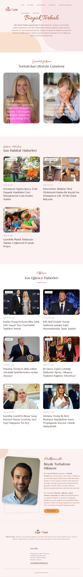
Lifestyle (52, 5)
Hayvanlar (41, 5)
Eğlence (30, 5)
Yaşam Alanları (65, 5)
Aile (22, 5)
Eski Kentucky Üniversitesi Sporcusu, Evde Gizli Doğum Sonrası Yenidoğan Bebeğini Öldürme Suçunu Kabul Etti (20, 109)
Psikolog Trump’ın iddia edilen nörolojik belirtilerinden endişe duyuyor (20, 372)
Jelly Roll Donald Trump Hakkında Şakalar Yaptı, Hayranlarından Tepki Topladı (59, 325)
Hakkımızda (25, 13)
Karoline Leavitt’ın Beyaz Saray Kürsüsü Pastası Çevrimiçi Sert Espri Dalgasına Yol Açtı (20, 419)
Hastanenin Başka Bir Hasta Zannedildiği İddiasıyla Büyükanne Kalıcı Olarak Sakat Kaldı (60, 111)
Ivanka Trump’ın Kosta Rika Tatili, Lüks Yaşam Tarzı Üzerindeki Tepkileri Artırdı (21, 325)
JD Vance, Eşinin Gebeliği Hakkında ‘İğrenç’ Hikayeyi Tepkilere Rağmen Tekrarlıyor (59, 372)
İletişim (36, 13)
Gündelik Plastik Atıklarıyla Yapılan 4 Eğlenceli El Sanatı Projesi (18, 243)
